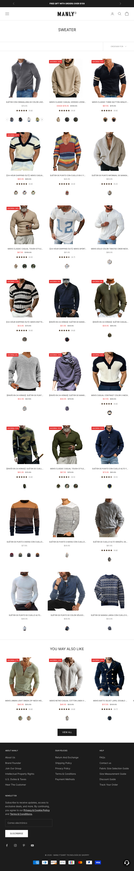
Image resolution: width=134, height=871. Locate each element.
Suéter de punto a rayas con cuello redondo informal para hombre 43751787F (67, 542)
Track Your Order (109, 784)
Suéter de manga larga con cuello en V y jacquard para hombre (109, 615)
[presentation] (42, 119)
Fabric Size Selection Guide (114, 768)
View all (67, 732)
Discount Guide (108, 779)
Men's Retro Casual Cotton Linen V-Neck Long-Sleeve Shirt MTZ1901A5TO (67, 701)
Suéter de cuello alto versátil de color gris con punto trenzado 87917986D (109, 542)
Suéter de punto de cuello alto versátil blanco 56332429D (24, 615)
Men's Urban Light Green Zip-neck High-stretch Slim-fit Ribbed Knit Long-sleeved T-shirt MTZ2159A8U (24, 701)
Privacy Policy (62, 768)
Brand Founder (13, 763)
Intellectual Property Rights (19, 773)
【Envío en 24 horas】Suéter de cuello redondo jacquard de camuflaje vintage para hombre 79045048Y (24, 469)
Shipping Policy (63, 763)
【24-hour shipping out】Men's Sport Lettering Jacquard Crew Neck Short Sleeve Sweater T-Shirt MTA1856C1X (67, 249)
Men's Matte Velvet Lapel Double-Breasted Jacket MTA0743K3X (109, 701)
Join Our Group (13, 768)
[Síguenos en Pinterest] (23, 845)
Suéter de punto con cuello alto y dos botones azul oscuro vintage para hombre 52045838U (109, 469)
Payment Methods (65, 779)
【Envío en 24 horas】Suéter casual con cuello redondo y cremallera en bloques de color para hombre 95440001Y (109, 322)
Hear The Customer (15, 784)
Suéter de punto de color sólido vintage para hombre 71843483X (67, 615)
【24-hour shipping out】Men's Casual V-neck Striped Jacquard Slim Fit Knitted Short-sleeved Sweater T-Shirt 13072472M (24, 175)
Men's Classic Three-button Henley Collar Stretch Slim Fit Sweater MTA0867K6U (109, 102)
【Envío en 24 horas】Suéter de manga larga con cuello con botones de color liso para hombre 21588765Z (67, 395)
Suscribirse (16, 833)
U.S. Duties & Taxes (15, 779)
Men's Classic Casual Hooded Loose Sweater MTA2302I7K (66, 102)
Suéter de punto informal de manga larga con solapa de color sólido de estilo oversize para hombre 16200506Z (109, 175)
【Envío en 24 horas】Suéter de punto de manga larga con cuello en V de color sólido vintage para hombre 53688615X (24, 395)
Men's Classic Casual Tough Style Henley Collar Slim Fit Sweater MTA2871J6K (24, 249)
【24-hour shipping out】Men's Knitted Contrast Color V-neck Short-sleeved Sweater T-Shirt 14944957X (24, 322)
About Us (10, 757)
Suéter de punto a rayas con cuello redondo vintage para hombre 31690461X (24, 542)
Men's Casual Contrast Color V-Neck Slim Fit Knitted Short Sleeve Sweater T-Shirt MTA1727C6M (109, 395)
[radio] (12, 120)
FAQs (102, 757)
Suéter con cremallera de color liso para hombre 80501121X (24, 102)
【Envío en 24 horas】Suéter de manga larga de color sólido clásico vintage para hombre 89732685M (67, 322)
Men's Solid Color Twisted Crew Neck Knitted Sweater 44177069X (109, 249)
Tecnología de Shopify (78, 855)
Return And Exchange (66, 757)
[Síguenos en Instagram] (15, 845)
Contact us (105, 763)
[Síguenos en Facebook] (6, 845)
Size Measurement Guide (113, 773)
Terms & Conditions (65, 773)
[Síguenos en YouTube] (32, 845)
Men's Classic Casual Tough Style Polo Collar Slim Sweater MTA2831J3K (66, 469)
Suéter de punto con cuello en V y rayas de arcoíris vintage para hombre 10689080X (67, 175)
